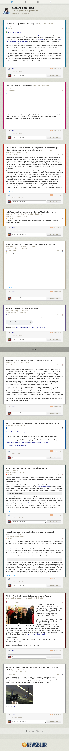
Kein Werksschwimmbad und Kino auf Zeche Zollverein (31, 212)
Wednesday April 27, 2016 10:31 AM (17, 362)
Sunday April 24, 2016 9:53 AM (16, 536)
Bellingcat (40, 39)
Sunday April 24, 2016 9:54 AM (16, 472)
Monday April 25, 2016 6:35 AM (16, 425)
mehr (60, 440)
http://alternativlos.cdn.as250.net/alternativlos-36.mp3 (31, 327)
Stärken (51, 496)
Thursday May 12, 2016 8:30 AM (16, 248)
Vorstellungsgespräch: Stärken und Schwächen (27, 468)
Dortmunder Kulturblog (13, 602)
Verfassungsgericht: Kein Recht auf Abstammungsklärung (32, 423)
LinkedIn (11, 548)
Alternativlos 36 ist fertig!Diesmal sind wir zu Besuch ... (31, 360)
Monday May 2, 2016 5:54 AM (16, 312)
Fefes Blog (10, 364)
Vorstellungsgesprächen (43, 486)
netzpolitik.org (11, 674)
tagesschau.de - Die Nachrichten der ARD (18, 428)
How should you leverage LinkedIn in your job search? (31, 532)
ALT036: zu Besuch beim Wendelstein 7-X (25, 308)
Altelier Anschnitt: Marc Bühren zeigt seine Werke (28, 596)
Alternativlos (11, 314)
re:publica (21, 36)
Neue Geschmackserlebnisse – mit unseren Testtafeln (30, 244)
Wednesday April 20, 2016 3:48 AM (17, 600)
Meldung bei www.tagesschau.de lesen (17, 445)
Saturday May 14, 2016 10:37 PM (16, 152)
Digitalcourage (11, 90)
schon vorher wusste (39, 36)
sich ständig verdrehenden (42, 49)
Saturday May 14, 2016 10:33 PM (16, 216)
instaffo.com (11, 474)
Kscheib (10, 28)
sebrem (14, 68)
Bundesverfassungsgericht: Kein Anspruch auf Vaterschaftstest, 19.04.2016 (27, 442)
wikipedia (12, 707)
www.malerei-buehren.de (37, 634)
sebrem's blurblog (23, 7)
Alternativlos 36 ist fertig (12, 367)
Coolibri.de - (11, 218)
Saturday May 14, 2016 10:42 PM (16, 26)
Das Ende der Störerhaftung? (19, 86)
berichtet (39, 679)
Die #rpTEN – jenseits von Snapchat (22, 24)
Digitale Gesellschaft (13, 154)
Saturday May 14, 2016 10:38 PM (16, 88)
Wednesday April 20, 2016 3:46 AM (17, 672)
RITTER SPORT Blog (13, 250)
